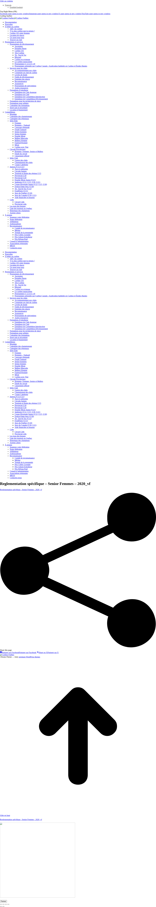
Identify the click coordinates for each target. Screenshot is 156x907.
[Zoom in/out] (8, 904)
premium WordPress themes (29, 657)
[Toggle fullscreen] (6, 904)
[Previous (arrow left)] (1, 906)
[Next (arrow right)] (3, 906)
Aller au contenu (6, 1)
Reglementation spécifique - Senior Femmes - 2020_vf (21, 490)
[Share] (3, 904)
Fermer (3, 901)
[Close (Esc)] (1, 904)
